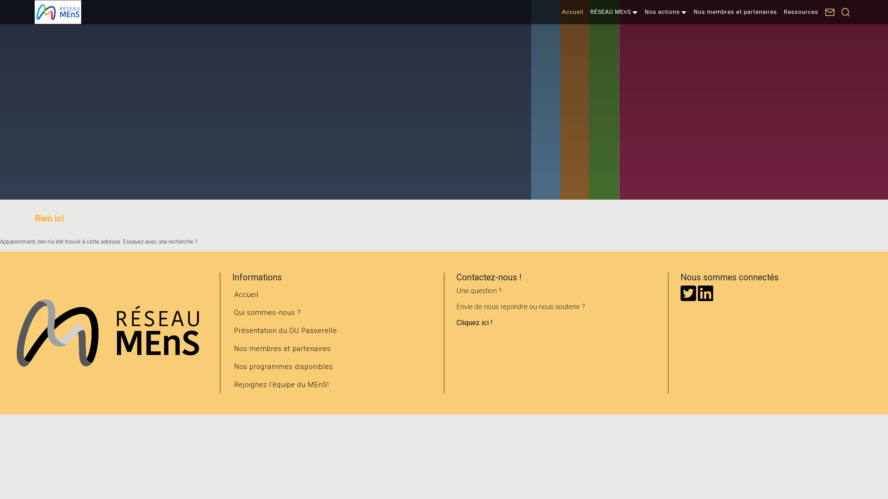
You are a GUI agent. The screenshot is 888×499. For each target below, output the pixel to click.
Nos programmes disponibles (283, 366)
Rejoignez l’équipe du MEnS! (281, 384)
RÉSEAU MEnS (610, 11)
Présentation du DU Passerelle (285, 330)
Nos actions (662, 11)
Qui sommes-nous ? (267, 312)
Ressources (801, 11)
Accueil (572, 11)
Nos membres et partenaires (735, 11)
